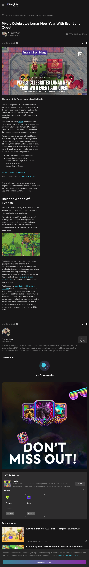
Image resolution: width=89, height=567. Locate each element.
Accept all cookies (44, 562)
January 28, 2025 (29, 176)
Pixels (20, 122)
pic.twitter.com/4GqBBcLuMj (14, 172)
